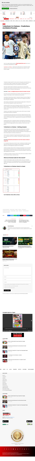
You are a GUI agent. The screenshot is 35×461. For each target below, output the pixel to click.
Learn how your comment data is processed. (21, 293)
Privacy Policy (5, 383)
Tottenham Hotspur (26, 210)
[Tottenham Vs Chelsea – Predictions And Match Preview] (16, 58)
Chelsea (10, 66)
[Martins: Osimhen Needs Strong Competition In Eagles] (5, 342)
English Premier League (6, 210)
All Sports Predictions (6, 209)
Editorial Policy (5, 384)
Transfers (15, 369)
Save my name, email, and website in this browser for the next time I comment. (17, 284)
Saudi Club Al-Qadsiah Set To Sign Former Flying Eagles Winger (18, 350)
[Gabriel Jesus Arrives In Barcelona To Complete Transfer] (5, 360)
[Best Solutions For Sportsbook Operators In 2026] (10, 241)
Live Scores (6, 18)
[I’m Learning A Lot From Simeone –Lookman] (5, 356)
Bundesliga (31, 20)
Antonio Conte (12, 209)
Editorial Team (5, 380)
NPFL (18, 18)
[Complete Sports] (17, 17)
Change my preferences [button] (13, 8)
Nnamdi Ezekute (11, 226)
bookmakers (24, 209)
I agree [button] (3, 8)
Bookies (20, 209)
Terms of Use (5, 379)
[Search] (30, 17)
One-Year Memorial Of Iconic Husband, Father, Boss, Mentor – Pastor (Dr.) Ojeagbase (24, 221)
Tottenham (6, 66)
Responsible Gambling (6, 388)
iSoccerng (25, 369)
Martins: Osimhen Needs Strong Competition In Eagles (16, 341)
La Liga (28, 18)
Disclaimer (4, 382)
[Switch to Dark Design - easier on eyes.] (31, 17)
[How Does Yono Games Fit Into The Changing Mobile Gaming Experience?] (25, 241)
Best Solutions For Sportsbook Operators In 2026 (8, 247)
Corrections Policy (5, 386)
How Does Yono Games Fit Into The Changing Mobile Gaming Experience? (25, 247)
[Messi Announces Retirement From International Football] (5, 347)
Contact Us (4, 376)
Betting (16, 209)
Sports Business (31, 369)
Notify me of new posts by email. (10, 287)
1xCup (16, 18)
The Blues (20, 210)
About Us (4, 375)
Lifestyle (19, 369)
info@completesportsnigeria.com (9, 417)
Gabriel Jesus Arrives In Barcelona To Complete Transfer (17, 359)
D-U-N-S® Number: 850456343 (7, 390)
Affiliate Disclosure (5, 387)
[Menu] (4, 17)
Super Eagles (11, 18)
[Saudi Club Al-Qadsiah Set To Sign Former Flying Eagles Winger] (5, 351)
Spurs (17, 210)
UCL (23, 18)
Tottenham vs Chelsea (6, 212)
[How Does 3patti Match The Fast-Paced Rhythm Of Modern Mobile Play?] (10, 254)
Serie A (32, 18)
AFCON (21, 18)
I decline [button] (7, 8)
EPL (25, 18)
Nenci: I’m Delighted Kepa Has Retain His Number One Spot (19, 91)
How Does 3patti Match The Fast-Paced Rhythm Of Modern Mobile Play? (10, 259)
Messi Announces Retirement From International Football (17, 345)
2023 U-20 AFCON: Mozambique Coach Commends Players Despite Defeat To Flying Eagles (10, 221)
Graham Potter (13, 210)
